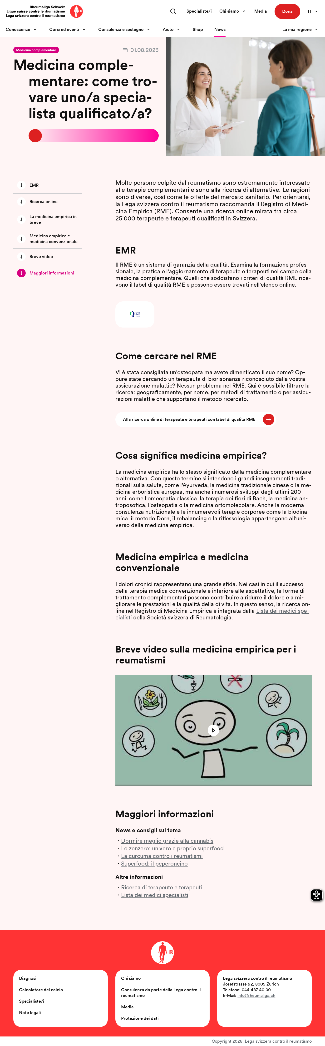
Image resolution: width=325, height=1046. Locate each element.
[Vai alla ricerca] (173, 11)
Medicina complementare (36, 50)
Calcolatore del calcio (41, 989)
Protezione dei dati (140, 1018)
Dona (287, 11)
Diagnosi (27, 978)
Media (260, 11)
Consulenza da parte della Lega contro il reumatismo (161, 992)
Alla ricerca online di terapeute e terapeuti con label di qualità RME (189, 419)
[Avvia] (213, 730)
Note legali (30, 1012)
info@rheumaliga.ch (256, 995)
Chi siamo (131, 978)
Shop (198, 29)
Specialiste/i (199, 11)
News (220, 29)
